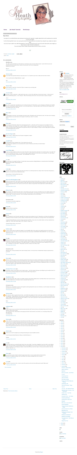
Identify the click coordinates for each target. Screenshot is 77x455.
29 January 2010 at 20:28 (11, 245)
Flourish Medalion (65, 404)
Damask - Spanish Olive (66, 367)
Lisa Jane (8, 92)
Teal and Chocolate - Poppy (67, 385)
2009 (62, 423)
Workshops (26, 29)
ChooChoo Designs (64, 190)
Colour (62, 193)
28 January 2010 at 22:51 (11, 70)
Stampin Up (63, 289)
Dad (61, 209)
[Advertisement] (30, 378)
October (63, 351)
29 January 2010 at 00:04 (11, 99)
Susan (7, 353)
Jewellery (62, 243)
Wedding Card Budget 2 (66, 414)
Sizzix (62, 286)
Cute (61, 204)
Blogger (41, 452)
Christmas (62, 191)
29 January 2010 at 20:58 (11, 265)
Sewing (62, 281)
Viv (6, 238)
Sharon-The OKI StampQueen (12, 179)
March (63, 362)
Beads (62, 180)
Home (5, 29)
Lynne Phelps (9, 150)
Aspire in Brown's (65, 369)
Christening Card (65, 375)
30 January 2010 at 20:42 (11, 327)
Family (62, 219)
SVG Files (62, 295)
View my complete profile (64, 89)
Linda (7, 169)
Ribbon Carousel (64, 275)
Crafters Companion (64, 197)
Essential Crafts (64, 217)
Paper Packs (63, 266)
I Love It (63, 374)
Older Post (55, 388)
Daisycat (8, 85)
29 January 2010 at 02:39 (11, 137)
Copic (62, 194)
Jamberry (62, 242)
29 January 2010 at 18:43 (11, 234)
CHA (61, 187)
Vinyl (61, 307)
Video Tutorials (63, 305)
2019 (62, 331)
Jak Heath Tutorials (15, 29)
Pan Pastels (63, 265)
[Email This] (17, 54)
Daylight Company (64, 210)
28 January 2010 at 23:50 (11, 81)
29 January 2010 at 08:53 (11, 175)
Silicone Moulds (64, 285)
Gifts (61, 229)
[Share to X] (19, 54)
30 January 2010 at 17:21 (11, 315)
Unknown (8, 293)
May (63, 359)
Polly (7, 206)
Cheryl (7, 103)
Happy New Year (65, 420)
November (64, 349)
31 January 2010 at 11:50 (11, 349)
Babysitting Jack (65, 410)
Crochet (62, 203)
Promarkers (63, 272)
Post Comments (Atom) (12, 390)
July (63, 356)
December (64, 348)
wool (61, 314)
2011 (62, 344)
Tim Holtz (62, 301)
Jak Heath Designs (64, 240)
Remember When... (64, 273)
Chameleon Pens (64, 188)
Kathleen (8, 228)
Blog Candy (63, 181)
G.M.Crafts (63, 227)
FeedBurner (69, 115)
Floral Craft (63, 223)
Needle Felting (63, 259)
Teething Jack (64, 394)
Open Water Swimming (65, 262)
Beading (62, 178)
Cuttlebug (62, 206)
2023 (62, 325)
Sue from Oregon (9, 133)
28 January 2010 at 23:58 (11, 88)
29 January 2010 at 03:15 (11, 155)
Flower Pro (63, 224)
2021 (62, 328)
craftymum (8, 306)
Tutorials (62, 304)
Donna (7, 258)
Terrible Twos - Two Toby (66, 392)
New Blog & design (65, 379)
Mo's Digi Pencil (64, 253)
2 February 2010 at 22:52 (11, 357)
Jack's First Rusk (65, 377)
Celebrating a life (65, 383)
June (63, 357)
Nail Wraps (63, 258)
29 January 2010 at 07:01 (11, 165)
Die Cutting (63, 213)
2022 (62, 326)
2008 (62, 424)
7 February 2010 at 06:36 (11, 364)
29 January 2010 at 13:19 (11, 186)
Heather (7, 331)
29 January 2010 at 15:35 (11, 209)
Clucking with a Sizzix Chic (67, 399)
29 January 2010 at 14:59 (11, 195)
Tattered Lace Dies (64, 298)
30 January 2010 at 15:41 (11, 289)
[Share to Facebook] (20, 54)
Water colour (63, 308)
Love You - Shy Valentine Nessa (68, 388)
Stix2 (62, 292)
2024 (62, 323)
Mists (62, 250)
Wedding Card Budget (66, 416)
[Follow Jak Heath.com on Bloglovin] (65, 122)
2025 (62, 321)
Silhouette (62, 282)
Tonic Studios (63, 302)
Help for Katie (63, 235)
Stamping (62, 291)
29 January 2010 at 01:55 (11, 119)
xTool (62, 317)
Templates (63, 299)
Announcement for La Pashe (67, 408)
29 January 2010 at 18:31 (11, 225)
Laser (62, 246)
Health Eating (63, 233)
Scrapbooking (63, 279)
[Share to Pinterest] (21, 54)
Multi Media (63, 255)
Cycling (62, 207)
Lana (7, 361)
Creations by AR (64, 200)
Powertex (62, 269)
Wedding (62, 309)
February (64, 364)
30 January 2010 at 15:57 (11, 302)
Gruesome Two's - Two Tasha (67, 396)
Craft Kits (62, 196)
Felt (61, 220)
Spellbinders (63, 288)
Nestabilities (63, 260)
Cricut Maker (63, 201)
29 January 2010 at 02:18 (11, 130)
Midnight (63, 401)
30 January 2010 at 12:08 (11, 281)
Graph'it (62, 230)
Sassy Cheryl (63, 276)
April (63, 361)
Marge (7, 123)
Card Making (63, 186)
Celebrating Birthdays (66, 397)
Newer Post (6, 388)
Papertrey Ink (63, 268)
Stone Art (62, 294)
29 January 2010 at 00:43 (11, 108)
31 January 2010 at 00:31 (11, 339)
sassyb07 (8, 140)
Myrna (7, 112)
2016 (62, 336)
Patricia (7, 319)
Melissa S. (8, 190)
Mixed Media (63, 252)
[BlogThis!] (18, 54)
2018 (62, 333)
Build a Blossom (64, 184)
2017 (62, 335)
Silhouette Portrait (64, 284)
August (63, 354)
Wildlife (62, 311)
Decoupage (63, 211)
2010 (62, 346)
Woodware (63, 312)
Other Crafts (63, 263)
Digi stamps (63, 214)
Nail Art (62, 256)
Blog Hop (62, 183)
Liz (6, 342)
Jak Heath (67, 73)
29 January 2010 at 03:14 (11, 146)
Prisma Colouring (64, 271)
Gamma (7, 213)
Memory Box (63, 249)
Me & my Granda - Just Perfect (67, 372)
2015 (62, 338)
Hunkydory (63, 237)
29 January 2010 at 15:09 (11, 202)
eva (6, 159)
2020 (62, 330)
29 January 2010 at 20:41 (11, 254)
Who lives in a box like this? (67, 402)
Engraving (62, 216)
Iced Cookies (63, 239)
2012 (62, 343)
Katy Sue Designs (64, 245)
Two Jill (63, 386)
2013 (62, 341)
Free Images (63, 226)
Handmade (63, 232)
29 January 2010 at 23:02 (11, 273)
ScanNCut (62, 278)
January (63, 366)
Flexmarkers (63, 222)
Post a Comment (8, 367)
